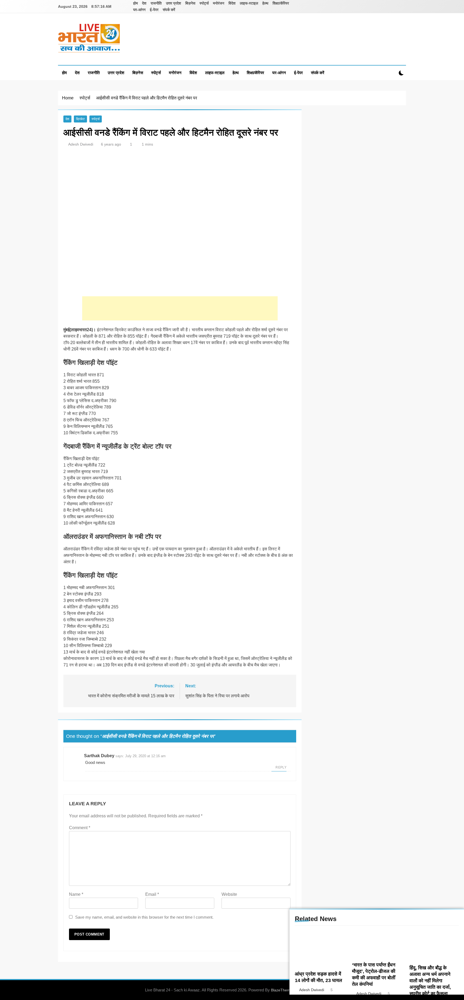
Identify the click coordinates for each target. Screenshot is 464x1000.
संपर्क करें (169, 10)
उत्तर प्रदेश (173, 3)
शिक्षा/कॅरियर (281, 3)
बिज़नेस (190, 3)
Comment (79, 827)
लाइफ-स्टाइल (249, 3)
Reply (281, 767)
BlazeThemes (282, 990)
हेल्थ (265, 3)
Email (152, 894)
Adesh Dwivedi (80, 144)
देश (144, 3)
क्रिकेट (80, 119)
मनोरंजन (218, 3)
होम (135, 3)
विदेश (232, 3)
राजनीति (156, 3)
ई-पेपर (154, 10)
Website (229, 894)
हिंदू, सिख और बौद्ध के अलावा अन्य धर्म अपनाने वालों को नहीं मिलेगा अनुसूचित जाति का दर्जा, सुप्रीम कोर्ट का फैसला (430, 980)
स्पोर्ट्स (204, 3)
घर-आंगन (139, 10)
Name (76, 894)
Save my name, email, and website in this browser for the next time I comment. (144, 917)
